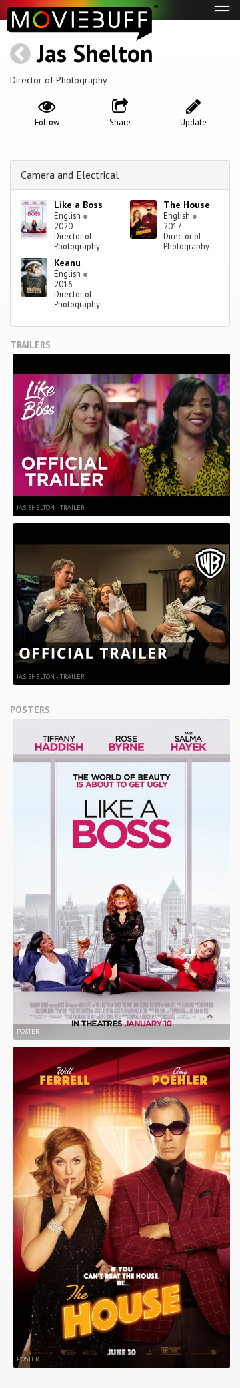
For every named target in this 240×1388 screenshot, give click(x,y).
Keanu (67, 263)
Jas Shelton (95, 53)
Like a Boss (78, 205)
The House (186, 205)
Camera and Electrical (70, 174)
